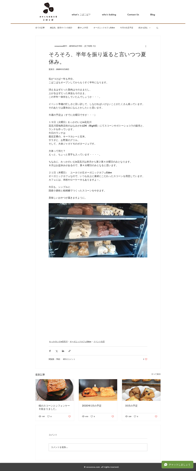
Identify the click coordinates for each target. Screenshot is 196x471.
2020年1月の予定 (91, 405)
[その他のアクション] (145, 46)
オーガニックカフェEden (104, 27)
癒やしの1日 (83, 27)
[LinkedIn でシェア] (63, 351)
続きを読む (143, 27)
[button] (157, 28)
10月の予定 (131, 405)
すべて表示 (156, 374)
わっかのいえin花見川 (58, 341)
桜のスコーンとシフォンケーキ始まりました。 (54, 407)
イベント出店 (99, 341)
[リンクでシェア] (69, 351)
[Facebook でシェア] (50, 351)
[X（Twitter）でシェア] (56, 351)
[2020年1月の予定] (98, 390)
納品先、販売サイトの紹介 (61, 27)
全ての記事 (40, 27)
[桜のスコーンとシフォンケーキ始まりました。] (54, 390)
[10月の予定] (141, 390)
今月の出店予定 (126, 27)
